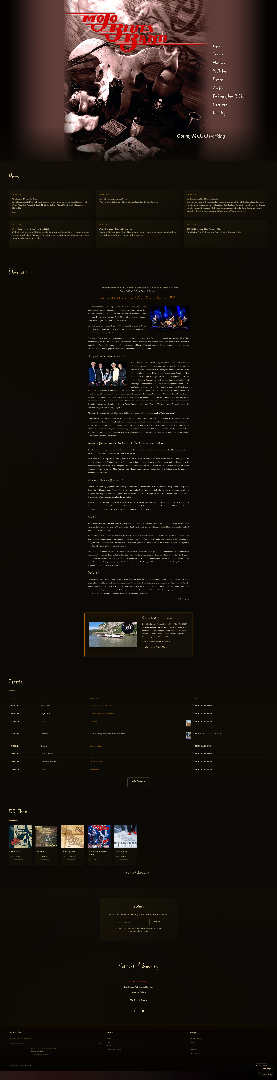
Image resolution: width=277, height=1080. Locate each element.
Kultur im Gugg (96, 746)
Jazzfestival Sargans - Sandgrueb (102, 713)
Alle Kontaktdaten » (138, 1001)
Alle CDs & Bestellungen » (138, 873)
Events (218, 55)
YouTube (219, 72)
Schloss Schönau (96, 761)
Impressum (193, 1049)
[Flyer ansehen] (188, 723)
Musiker (219, 64)
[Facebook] (134, 1011)
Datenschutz (193, 1053)
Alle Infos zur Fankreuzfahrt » (156, 648)
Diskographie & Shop (229, 97)
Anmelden (156, 922)
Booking (219, 114)
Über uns (220, 105)
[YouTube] (143, 1011)
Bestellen (18, 857)
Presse (218, 80)
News (217, 47)
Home (109, 1039)
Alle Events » (138, 782)
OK (100, 1043)
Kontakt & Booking (196, 1039)
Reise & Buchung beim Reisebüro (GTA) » (158, 641)
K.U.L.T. (93, 753)
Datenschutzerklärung (153, 928)
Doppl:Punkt (94, 769)
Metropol (93, 721)
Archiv (218, 89)
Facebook (193, 1042)
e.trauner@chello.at (138, 992)
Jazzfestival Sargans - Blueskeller (102, 705)
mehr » (14, 213)
